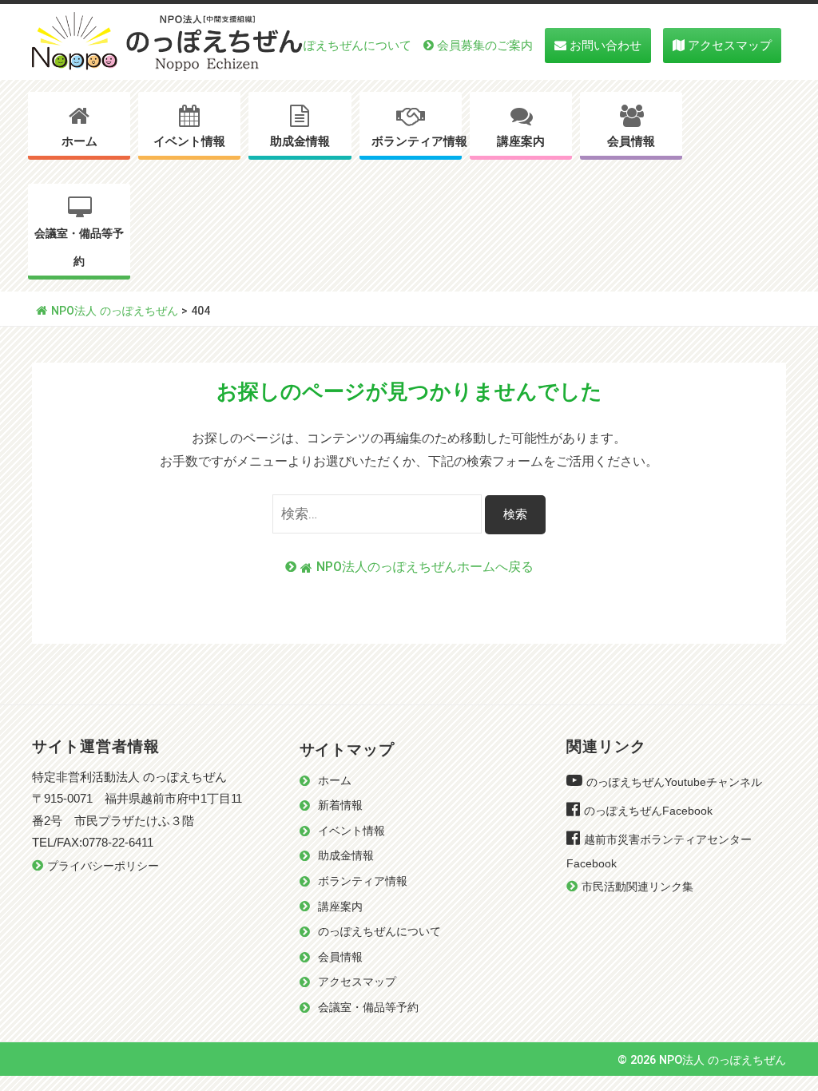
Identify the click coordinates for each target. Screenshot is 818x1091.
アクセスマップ (730, 45)
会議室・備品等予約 (79, 248)
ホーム (79, 141)
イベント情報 (189, 141)
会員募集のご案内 (485, 45)
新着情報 (340, 805)
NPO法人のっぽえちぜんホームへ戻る (425, 566)
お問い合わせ (605, 45)
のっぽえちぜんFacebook (648, 811)
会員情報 (631, 141)
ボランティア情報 (416, 141)
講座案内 (521, 141)
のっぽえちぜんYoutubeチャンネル (674, 782)
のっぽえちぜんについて (345, 45)
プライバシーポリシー (103, 866)
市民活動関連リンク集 (637, 887)
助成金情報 (300, 141)
